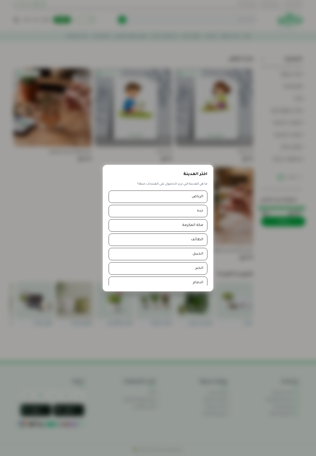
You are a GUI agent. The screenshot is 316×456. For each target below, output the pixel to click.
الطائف (197, 240)
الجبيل (198, 254)
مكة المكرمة (192, 225)
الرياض (197, 197)
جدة (200, 211)
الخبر (199, 268)
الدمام (198, 283)
